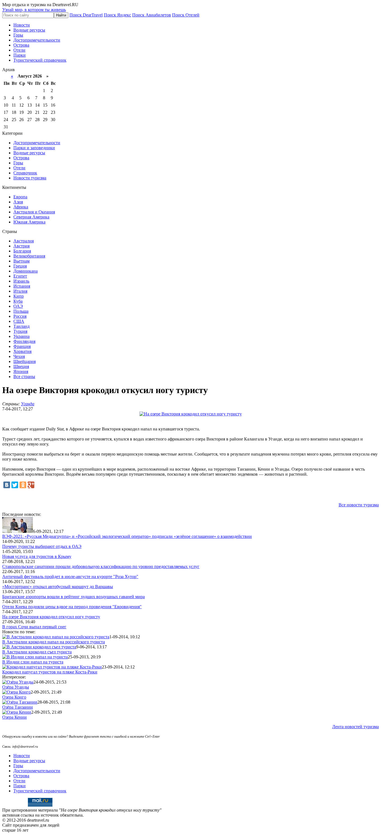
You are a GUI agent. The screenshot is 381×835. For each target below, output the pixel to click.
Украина (21, 336)
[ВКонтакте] (6, 485)
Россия (19, 316)
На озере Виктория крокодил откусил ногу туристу (51, 616)
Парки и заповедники (34, 147)
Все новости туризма (359, 504)
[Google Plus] (31, 485)
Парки (19, 55)
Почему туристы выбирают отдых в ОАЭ (41, 546)
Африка (20, 206)
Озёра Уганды (15, 687)
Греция (20, 266)
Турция (20, 331)
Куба (18, 301)
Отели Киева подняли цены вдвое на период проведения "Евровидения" (72, 606)
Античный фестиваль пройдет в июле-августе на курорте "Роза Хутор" (70, 576)
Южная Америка (29, 222)
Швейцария (24, 361)
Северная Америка (31, 217)
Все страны (24, 376)
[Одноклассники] (23, 485)
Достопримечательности (36, 40)
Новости (21, 25)
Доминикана (25, 271)
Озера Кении (14, 717)
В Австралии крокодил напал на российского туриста (53, 641)
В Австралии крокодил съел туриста (37, 651)
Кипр (18, 296)
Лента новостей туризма (355, 726)
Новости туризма (29, 177)
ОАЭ (18, 306)
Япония (20, 371)
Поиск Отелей (185, 15)
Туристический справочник (39, 60)
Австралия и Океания (34, 212)
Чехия (19, 356)
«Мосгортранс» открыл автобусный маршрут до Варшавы (57, 586)
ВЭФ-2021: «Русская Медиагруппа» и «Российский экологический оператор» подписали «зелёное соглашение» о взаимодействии (127, 536)
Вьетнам (21, 261)
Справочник (25, 172)
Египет (20, 276)
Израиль (21, 281)
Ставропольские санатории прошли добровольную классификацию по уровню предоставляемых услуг (100, 566)
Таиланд (21, 326)
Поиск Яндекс (117, 15)
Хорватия (22, 351)
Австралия (23, 241)
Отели (19, 50)
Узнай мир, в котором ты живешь (34, 9)
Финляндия (24, 341)
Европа (20, 196)
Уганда (27, 403)
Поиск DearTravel (86, 15)
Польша (20, 311)
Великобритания (29, 256)
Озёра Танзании (17, 707)
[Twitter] (14, 485)
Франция (22, 346)
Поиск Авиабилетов (151, 15)
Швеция (21, 366)
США (18, 321)
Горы (18, 35)
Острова (21, 45)
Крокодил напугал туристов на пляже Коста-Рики (49, 672)
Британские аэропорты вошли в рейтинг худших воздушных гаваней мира (73, 596)
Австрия (21, 246)
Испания (21, 286)
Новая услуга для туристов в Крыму (36, 556)
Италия (20, 291)
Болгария (22, 251)
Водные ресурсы (29, 30)
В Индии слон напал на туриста (32, 662)
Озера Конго (14, 697)
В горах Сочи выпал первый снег (34, 626)
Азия (18, 201)
